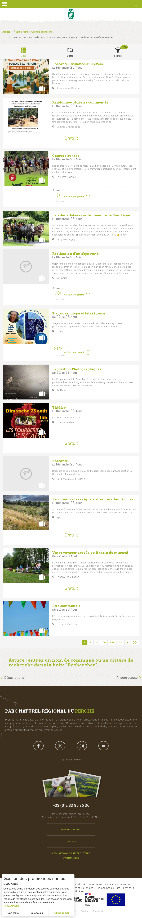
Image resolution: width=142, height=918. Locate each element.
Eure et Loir (74, 899)
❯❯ (135, 642)
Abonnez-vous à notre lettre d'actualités (71, 855)
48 (120, 642)
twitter (60, 745)
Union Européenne (115, 899)
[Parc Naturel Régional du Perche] (71, 14)
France (94, 899)
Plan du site (99, 911)
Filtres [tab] (118, 55)
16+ (103, 642)
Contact (71, 841)
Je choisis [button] (37, 913)
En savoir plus (11, 905)
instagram (82, 745)
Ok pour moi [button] (61, 913)
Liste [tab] (23, 55)
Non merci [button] (13, 913)
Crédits (84, 911)
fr (136, 6)
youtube (103, 745)
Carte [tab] (70, 55)
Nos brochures (71, 829)
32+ (112, 642)
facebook (38, 745)
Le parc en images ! (71, 759)
